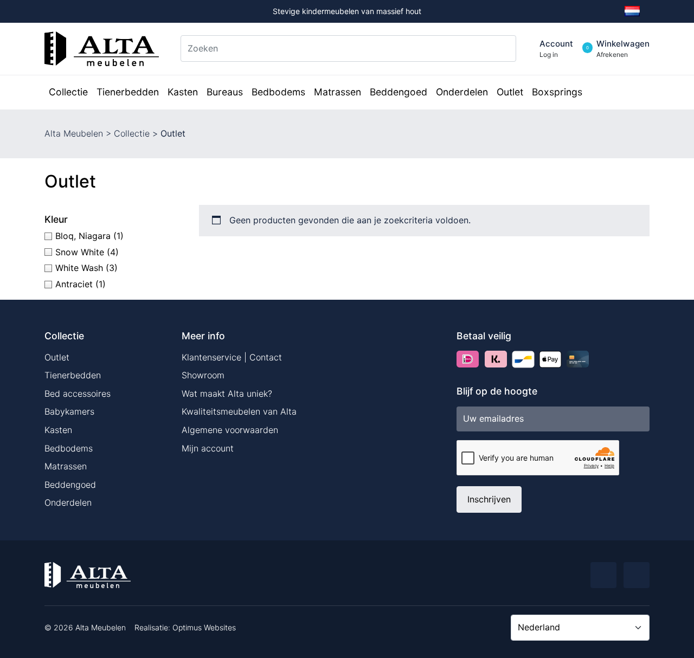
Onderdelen (68, 502)
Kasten (58, 429)
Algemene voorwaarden (230, 429)
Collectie (132, 133)
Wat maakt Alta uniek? (227, 393)
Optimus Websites (204, 627)
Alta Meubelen (73, 133)
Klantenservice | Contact (232, 357)
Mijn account (208, 448)
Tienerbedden (72, 375)
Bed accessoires (77, 393)
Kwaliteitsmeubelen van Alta (239, 411)
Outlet (56, 357)
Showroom (203, 375)
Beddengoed (70, 484)
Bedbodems (68, 448)
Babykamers (69, 411)
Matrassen (65, 466)
